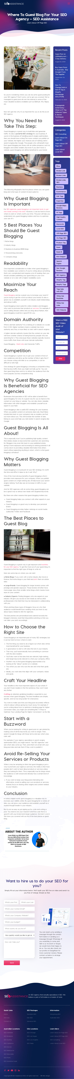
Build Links (20, 344)
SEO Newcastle (9, 1054)
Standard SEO (31, 1014)
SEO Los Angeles (32, 1040)
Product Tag (61, 243)
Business (59, 187)
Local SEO (60, 229)
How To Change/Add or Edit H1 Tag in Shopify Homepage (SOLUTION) (61, 91)
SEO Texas (30, 1043)
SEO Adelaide (8, 1032)
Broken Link (60, 171)
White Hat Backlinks (60, 297)
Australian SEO (55, 1017)
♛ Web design (45, 1075)
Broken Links (61, 175)
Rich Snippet (61, 256)
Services (6, 1017)
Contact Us (7, 1021)
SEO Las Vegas (32, 1036)
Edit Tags (59, 196)
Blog (58, 166)
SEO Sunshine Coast (10, 1061)
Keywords (60, 224)
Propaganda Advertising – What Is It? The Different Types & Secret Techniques (61, 111)
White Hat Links (60, 304)
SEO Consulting (60, 134)
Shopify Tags (61, 284)
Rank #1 (59, 252)
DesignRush (54, 950)
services (36, 308)
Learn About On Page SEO (61, 139)
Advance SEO (31, 1021)
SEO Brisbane (8, 1036)
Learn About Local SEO (60, 150)
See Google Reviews (60, 269)
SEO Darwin (8, 1047)
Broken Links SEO (61, 181)
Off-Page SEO (61, 233)
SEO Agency (61, 275)
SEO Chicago (31, 1032)
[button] (68, 3)
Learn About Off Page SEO (61, 145)
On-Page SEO (61, 238)
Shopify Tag (60, 280)
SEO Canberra (8, 1043)
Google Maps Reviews (61, 207)
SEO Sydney (8, 1040)
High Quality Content (61, 218)
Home (6, 1014)
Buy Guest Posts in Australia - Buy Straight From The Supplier (61, 70)
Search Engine (59, 262)
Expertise (59, 201)
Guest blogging (9, 295)
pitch (36, 579)
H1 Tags (59, 212)
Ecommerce (61, 191)
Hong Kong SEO (55, 1014)
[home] (14, 3)
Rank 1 (58, 247)
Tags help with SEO (60, 290)
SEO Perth (7, 1057)
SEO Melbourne (9, 1050)
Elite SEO (30, 1017)
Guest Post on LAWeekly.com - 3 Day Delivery (61, 56)
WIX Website (61, 310)
